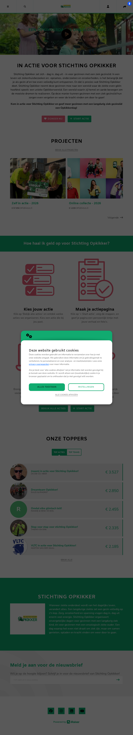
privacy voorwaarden (39, 364)
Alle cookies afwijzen (66, 394)
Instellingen (86, 387)
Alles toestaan (46, 387)
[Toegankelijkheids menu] (129, 3)
